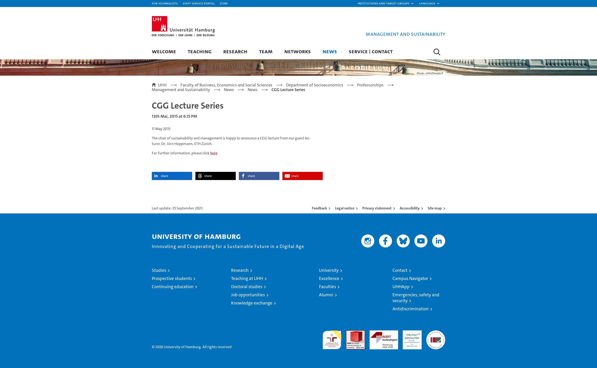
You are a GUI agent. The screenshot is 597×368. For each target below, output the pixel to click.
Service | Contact (371, 51)
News (330, 51)
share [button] (164, 176)
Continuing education (173, 287)
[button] (386, 3)
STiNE (224, 3)
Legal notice (344, 208)
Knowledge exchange (251, 303)
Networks (297, 51)
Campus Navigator (410, 278)
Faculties (327, 287)
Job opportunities (248, 295)
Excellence (329, 278)
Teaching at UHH (247, 278)
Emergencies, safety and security (415, 298)
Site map (435, 208)
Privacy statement (377, 208)
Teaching (200, 51)
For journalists (165, 3)
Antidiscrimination (410, 309)
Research (235, 51)
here (213, 153)
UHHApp (401, 287)
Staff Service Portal (199, 3)
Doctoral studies (246, 287)
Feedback (319, 208)
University (329, 270)
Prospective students (172, 278)
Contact (399, 270)
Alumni (326, 295)
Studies (159, 270)
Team (266, 51)
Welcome (164, 51)
